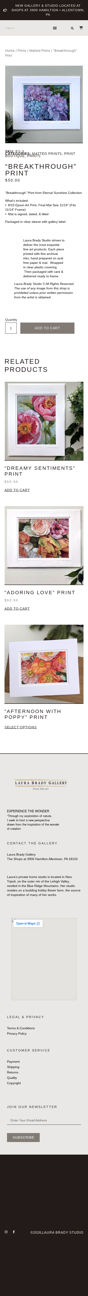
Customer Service (28, 1050)
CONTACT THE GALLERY (32, 843)
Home (10, 51)
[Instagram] (6, 1231)
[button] (55, 28)
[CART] (79, 27)
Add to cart (47, 328)
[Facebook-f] (13, 1231)
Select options (21, 727)
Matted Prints (39, 51)
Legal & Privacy (25, 1017)
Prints (22, 51)
